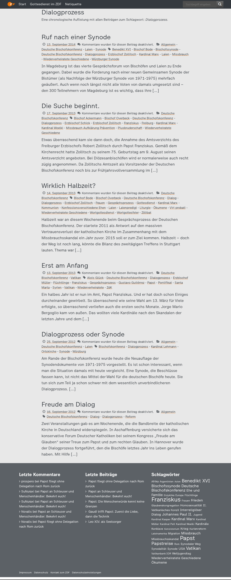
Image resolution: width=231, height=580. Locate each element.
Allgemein (168, 44)
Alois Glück (95, 278)
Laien (89, 49)
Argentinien (166, 481)
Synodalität (158, 548)
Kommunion (50, 207)
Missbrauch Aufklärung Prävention (90, 128)
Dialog (171, 198)
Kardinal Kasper (160, 519)
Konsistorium (171, 528)
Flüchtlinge (61, 282)
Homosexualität (191, 505)
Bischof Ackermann (88, 118)
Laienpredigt (128, 207)
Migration (174, 533)
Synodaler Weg (191, 544)
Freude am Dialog (68, 404)
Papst (151, 282)
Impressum (25, 572)
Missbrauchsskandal (165, 539)
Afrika (155, 481)
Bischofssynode (167, 49)
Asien (178, 481)
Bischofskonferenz (112, 346)
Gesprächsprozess (121, 203)
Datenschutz (41, 572)
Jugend (197, 514)
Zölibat (146, 212)
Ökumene (160, 207)
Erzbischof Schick (77, 123)
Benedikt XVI (121, 49)
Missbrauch (180, 54)
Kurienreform (197, 528)
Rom (177, 544)
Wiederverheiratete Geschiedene (66, 59)
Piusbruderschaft (130, 128)
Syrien (57, 287)
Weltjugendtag (181, 553)
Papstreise (162, 543)
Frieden (197, 500)
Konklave (157, 528)
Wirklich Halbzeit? (68, 185)
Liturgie (145, 207)
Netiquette (73, 4)
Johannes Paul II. (177, 514)
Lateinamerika (159, 533)
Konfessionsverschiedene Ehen (84, 207)
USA (182, 548)
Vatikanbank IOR (161, 553)
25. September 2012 (61, 341)
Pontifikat (165, 282)
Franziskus (131, 123)
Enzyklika (169, 495)
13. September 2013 (61, 273)
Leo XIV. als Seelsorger (104, 521)
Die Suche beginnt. (71, 106)
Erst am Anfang (65, 265)
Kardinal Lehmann (163, 346)
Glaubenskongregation (165, 505)
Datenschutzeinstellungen (86, 572)
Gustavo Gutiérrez (131, 282)
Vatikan (76, 278)
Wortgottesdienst (102, 212)
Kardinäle (202, 524)
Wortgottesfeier (128, 212)
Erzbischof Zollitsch (122, 54)
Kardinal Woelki (52, 128)
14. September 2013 (61, 193)
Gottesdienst (146, 203)
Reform (130, 416)
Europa (179, 495)
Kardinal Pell (167, 524)
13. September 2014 (61, 44)
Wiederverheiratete (90, 287)
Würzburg (79, 351)
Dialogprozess (95, 54)
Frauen (100, 203)
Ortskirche (49, 351)
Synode (100, 49)
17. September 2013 (61, 113)
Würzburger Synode (105, 59)
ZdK (109, 287)
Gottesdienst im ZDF (45, 4)
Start (22, 4)
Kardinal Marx (149, 54)
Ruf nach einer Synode (76, 37)
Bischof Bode (143, 49)
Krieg (184, 528)
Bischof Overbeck (117, 118)
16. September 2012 (61, 412)
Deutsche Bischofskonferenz (62, 49)
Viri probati (178, 207)
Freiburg (147, 123)
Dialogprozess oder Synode (83, 334)
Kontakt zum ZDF (60, 572)
